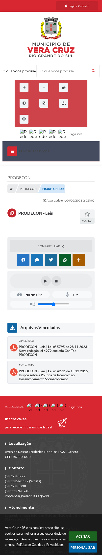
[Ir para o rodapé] (72, 119)
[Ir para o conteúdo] (39, 119)
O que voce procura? (19, 71)
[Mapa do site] (63, 103)
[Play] (46, 281)
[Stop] (56, 281)
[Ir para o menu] (50, 119)
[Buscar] (93, 71)
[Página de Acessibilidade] (24, 119)
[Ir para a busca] (61, 119)
